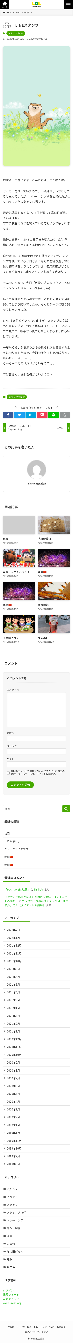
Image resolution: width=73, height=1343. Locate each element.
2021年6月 (13, 992)
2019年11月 (14, 1141)
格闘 (7, 833)
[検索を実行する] (66, 808)
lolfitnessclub (36, 484)
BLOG (52, 1327)
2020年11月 (14, 1047)
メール (12, 746)
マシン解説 (13, 1228)
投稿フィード (11, 1294)
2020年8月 (13, 1070)
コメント (13, 689)
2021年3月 (13, 1016)
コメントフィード (14, 1299)
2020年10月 (14, 1055)
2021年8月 (13, 977)
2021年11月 (14, 953)
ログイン (8, 1290)
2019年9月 (13, 1156)
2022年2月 (13, 930)
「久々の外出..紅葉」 (17, 889)
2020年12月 (14, 1039)
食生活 (11, 1267)
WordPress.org (12, 1303)
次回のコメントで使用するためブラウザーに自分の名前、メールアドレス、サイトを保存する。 (38, 772)
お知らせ (12, 1189)
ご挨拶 (11, 1327)
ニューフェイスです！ (17, 849)
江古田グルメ (15, 1251)
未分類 (11, 1244)
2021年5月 (13, 1000)
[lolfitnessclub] (36, 4)
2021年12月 (14, 945)
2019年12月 (14, 1133)
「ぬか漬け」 (12, 841)
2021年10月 (14, 961)
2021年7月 (13, 984)
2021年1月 (13, 1031)
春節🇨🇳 (8, 857)
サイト (10, 758)
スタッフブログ (15, 33)
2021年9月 (13, 969)
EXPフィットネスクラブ (36, 1331)
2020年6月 (13, 1086)
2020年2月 (13, 1117)
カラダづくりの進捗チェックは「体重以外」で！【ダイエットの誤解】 (36, 903)
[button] (4, 4)
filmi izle (39, 889)
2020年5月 (13, 1094)
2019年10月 (14, 1148)
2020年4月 (13, 1101)
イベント (12, 1197)
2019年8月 (13, 1164)
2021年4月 (13, 1008)
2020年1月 (13, 1125)
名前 (10, 733)
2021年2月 (13, 1023)
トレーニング (15, 1220)
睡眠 (9, 1259)
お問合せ (61, 1327)
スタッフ (12, 1205)
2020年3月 (13, 1109)
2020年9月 (13, 1062)
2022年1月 (13, 938)
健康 (9, 1236)
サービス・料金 (23, 1327)
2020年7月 (13, 1078)
